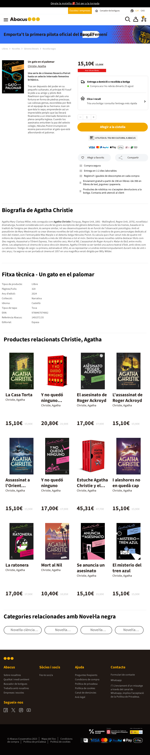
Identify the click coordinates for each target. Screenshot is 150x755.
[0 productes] (143, 21)
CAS (143, 10)
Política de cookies (85, 688)
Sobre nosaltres (12, 675)
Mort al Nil (51, 565)
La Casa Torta (18, 395)
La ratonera (17, 565)
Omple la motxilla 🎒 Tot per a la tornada (75, 3)
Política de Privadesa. (128, 697)
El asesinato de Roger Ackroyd (92, 398)
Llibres (5, 48)
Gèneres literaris (31, 48)
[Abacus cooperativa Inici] (26, 22)
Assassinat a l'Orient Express (17, 486)
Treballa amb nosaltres (16, 688)
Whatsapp (116, 680)
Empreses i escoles (14, 693)
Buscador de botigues (15, 684)
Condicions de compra (87, 679)
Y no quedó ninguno (52, 483)
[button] (135, 20)
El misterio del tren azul (126, 568)
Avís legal (80, 697)
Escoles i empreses (80, 10)
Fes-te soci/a (46, 675)
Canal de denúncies (85, 693)
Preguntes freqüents (86, 675)
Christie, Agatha (37, 66)
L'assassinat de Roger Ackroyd (127, 398)
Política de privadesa (86, 684)
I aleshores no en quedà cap (126, 483)
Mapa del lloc (49, 739)
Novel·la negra (49, 48)
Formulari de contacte (123, 675)
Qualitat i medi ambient (16, 679)
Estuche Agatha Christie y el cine (92, 486)
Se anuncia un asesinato (91, 568)
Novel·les (16, 48)
